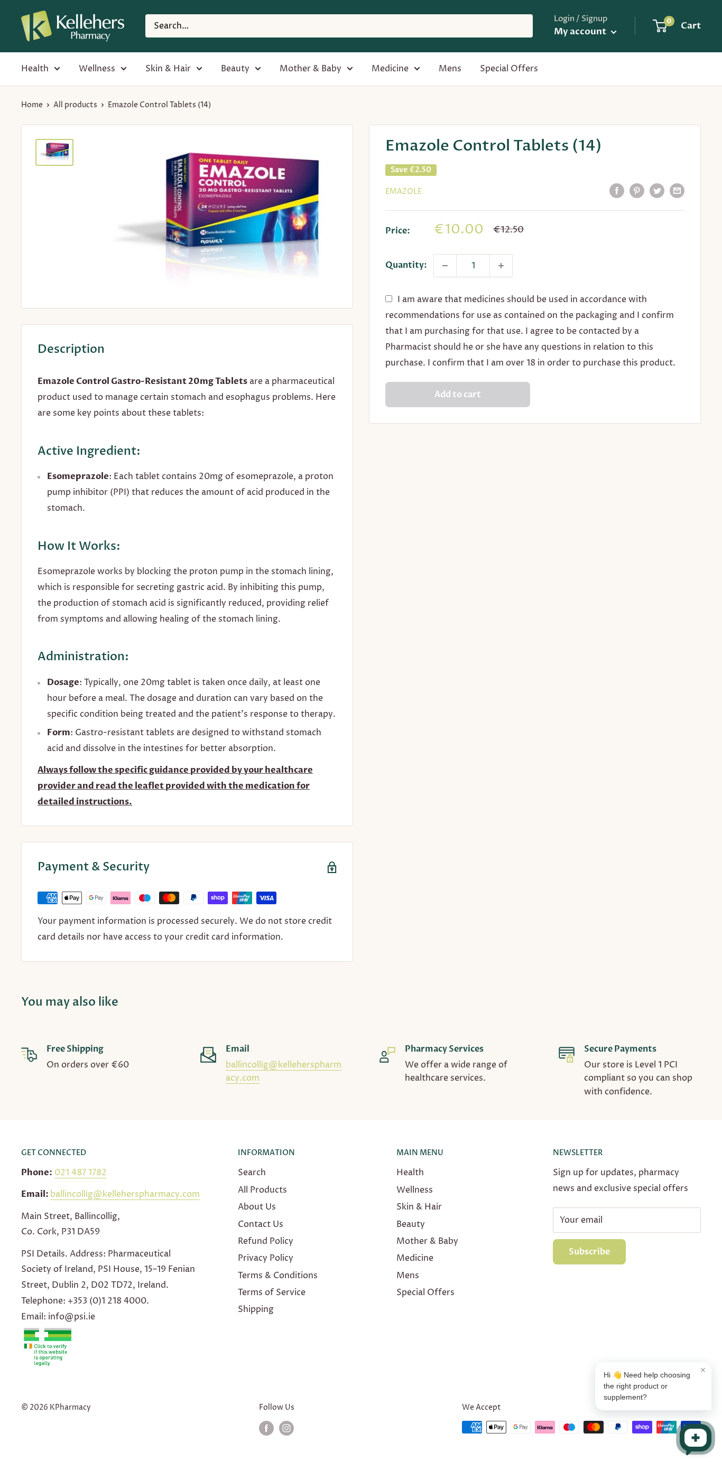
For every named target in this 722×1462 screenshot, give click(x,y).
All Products (262, 1190)
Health (35, 68)
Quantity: (406, 265)
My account (581, 31)
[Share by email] (677, 191)
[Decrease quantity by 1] (445, 266)
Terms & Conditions (278, 1275)
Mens (450, 68)
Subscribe (589, 1252)
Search (252, 1172)
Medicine (390, 68)
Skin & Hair (168, 68)
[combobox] (339, 26)
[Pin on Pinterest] (637, 191)
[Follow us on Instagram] (286, 1428)
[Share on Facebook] (616, 191)
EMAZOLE (403, 191)
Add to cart (457, 394)
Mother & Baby (310, 68)
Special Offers (509, 68)
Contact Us (260, 1224)
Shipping (256, 1309)
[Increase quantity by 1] (501, 266)
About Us (257, 1207)
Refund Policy (265, 1241)
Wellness (97, 68)
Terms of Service (272, 1292)
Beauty (235, 68)
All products (75, 105)
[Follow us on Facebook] (266, 1428)
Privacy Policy (265, 1258)
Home (32, 105)
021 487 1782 (80, 1172)
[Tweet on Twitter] (657, 191)
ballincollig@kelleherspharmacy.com (125, 1194)
